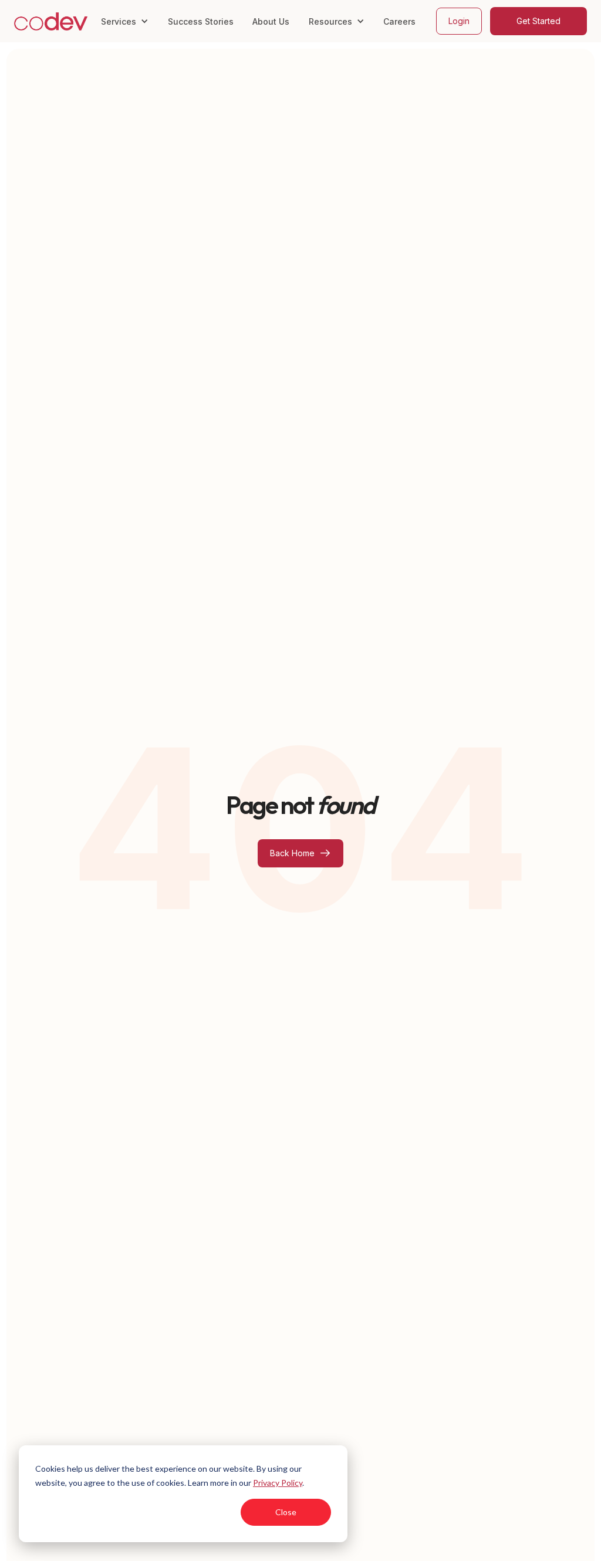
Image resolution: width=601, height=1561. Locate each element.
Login (459, 21)
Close (285, 1512)
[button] (124, 21)
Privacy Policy (277, 1483)
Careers (399, 21)
